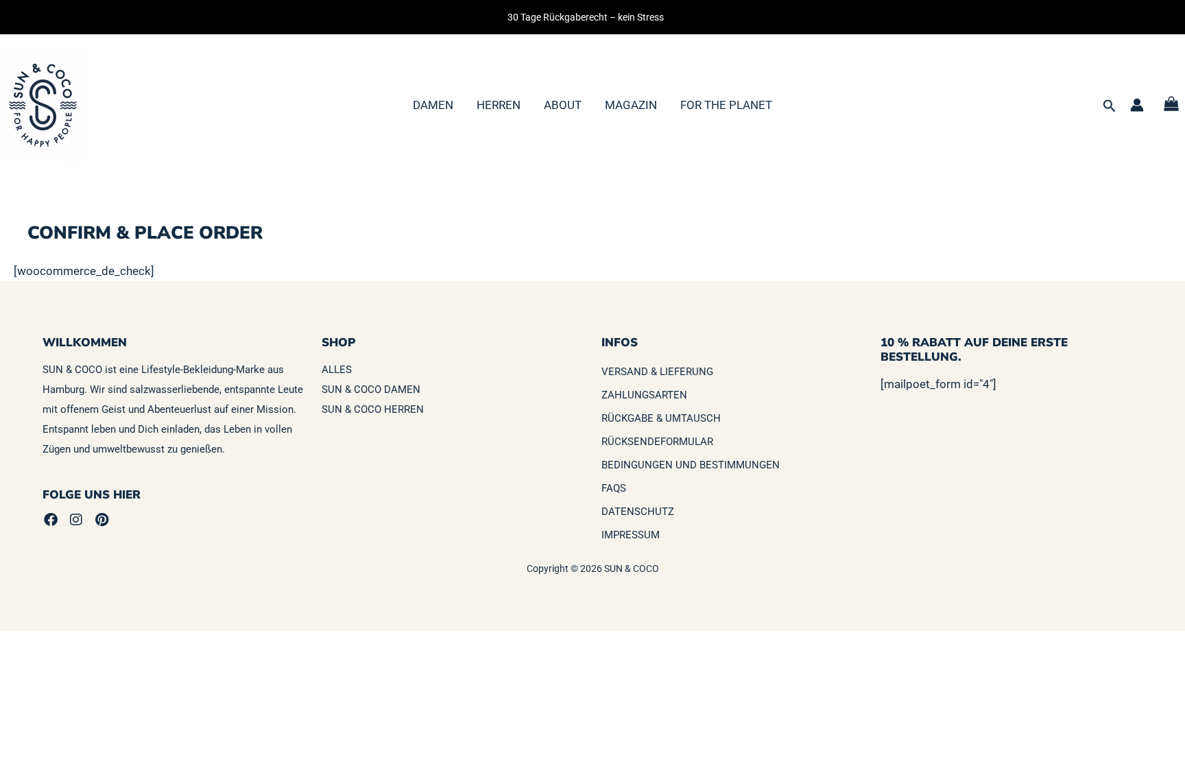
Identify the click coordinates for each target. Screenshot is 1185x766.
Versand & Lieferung (657, 372)
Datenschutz (637, 511)
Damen (433, 105)
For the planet (726, 105)
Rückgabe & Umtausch (661, 418)
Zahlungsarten (644, 395)
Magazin (631, 105)
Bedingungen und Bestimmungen (690, 465)
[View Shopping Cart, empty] (1171, 105)
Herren (498, 105)
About (563, 105)
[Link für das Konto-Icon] (1137, 105)
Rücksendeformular (657, 441)
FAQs (613, 488)
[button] (1109, 106)
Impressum (630, 535)
